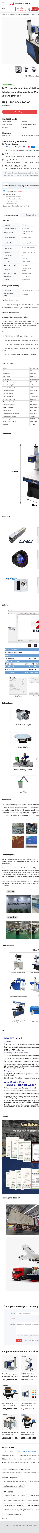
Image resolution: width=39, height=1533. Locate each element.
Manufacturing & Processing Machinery (18, 14)
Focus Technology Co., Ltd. (25, 1525)
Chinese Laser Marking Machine (13, 1505)
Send (19, 1340)
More (4, 1518)
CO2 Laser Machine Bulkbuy (12, 1514)
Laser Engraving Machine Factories (14, 1495)
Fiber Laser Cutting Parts (10, 1462)
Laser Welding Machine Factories (14, 1500)
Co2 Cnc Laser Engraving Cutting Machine (17, 1510)
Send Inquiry (19, 112)
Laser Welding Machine (27, 1455)
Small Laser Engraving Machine (13, 1486)
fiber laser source (7, 1455)
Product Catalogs (30, 1451)
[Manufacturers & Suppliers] (20, 3)
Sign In (5, 206)
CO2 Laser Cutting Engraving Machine (14, 1459)
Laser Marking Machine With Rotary (15, 1481)
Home (3, 14)
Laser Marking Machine (27, 1459)
